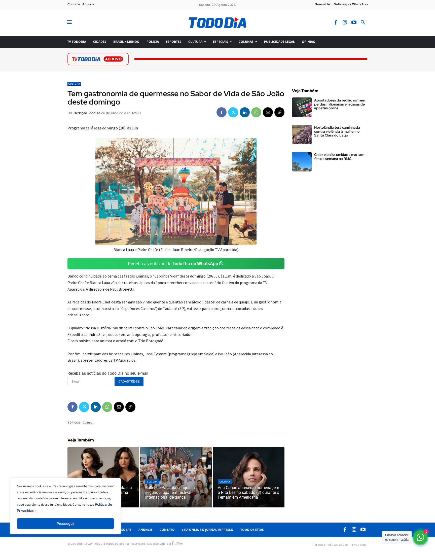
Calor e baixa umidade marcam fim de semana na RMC (339, 156)
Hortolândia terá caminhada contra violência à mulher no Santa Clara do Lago (337, 131)
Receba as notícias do (173, 263)
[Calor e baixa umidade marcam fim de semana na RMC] (302, 161)
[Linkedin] (245, 112)
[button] (363, 22)
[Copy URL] (279, 112)
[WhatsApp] (256, 112)
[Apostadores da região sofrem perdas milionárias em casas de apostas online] (302, 107)
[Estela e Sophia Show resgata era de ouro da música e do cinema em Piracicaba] (103, 477)
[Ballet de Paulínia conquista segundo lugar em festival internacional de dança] (176, 477)
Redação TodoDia (87, 113)
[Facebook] (335, 22)
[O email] (268, 112)
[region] (65, 510)
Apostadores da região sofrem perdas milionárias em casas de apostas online (339, 104)
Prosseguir (66, 523)
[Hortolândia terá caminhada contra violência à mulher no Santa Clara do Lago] (302, 134)
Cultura (74, 83)
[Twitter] (233, 112)
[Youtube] (353, 22)
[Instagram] (344, 22)
